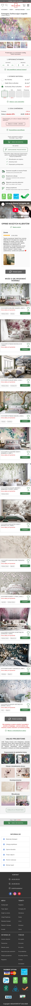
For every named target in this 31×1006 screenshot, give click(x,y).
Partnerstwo (4, 943)
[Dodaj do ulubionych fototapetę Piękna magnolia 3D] (28, 344)
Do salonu (21, 947)
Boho (3, 710)
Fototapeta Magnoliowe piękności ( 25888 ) (12, 561)
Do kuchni (21, 943)
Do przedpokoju (22, 951)
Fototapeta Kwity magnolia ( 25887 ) (13, 668)
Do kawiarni (21, 963)
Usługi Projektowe (5, 917)
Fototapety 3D (13, 385)
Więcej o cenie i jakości (15, 123)
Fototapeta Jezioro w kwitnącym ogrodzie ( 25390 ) (12, 633)
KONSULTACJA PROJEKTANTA (15, 810)
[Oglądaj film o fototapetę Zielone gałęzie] (28, 302)
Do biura (21, 959)
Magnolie (13, 566)
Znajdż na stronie (5, 913)
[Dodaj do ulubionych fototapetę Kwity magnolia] (28, 669)
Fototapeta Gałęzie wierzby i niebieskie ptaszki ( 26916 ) (11, 488)
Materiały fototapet (6, 921)
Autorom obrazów (5, 939)
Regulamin (4, 959)
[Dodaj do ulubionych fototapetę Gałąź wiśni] (28, 380)
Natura (21, 929)
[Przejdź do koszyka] (24, 5)
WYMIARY (25, 313)
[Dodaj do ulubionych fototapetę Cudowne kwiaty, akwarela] (28, 452)
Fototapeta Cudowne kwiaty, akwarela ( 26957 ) (10, 452)
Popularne (21, 905)
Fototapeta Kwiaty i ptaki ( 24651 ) (12, 596)
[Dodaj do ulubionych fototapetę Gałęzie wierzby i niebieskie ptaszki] (28, 488)
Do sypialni (21, 939)
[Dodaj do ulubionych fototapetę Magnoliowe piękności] (28, 560)
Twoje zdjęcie (4, 909)
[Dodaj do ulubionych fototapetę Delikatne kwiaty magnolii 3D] (28, 524)
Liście (21, 921)
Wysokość (23, 62)
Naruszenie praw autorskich (8, 951)
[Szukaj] (6, 5)
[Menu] (27, 5)
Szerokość (8, 62)
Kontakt (3, 929)
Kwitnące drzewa (5, 313)
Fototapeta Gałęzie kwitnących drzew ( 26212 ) (12, 705)
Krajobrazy (9, 421)
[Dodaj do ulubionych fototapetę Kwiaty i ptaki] (28, 597)
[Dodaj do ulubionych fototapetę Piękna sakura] (28, 416)
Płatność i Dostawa (6, 925)
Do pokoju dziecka (23, 955)
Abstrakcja (4, 674)
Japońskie (4, 602)
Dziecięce (21, 925)
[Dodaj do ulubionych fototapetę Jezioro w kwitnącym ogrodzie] (28, 632)
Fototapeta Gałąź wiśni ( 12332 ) (11, 380)
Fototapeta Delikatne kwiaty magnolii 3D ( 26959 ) (10, 524)
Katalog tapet (4, 905)
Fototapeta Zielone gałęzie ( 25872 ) (13, 308)
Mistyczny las (13, 638)
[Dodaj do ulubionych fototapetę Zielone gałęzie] (28, 308)
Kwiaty (21, 917)
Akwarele (13, 313)
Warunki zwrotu (5, 947)
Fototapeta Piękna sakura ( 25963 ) (12, 416)
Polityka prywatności (6, 955)
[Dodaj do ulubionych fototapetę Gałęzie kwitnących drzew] (28, 704)
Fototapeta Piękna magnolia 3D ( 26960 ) (11, 344)
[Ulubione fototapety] (2, 5)
